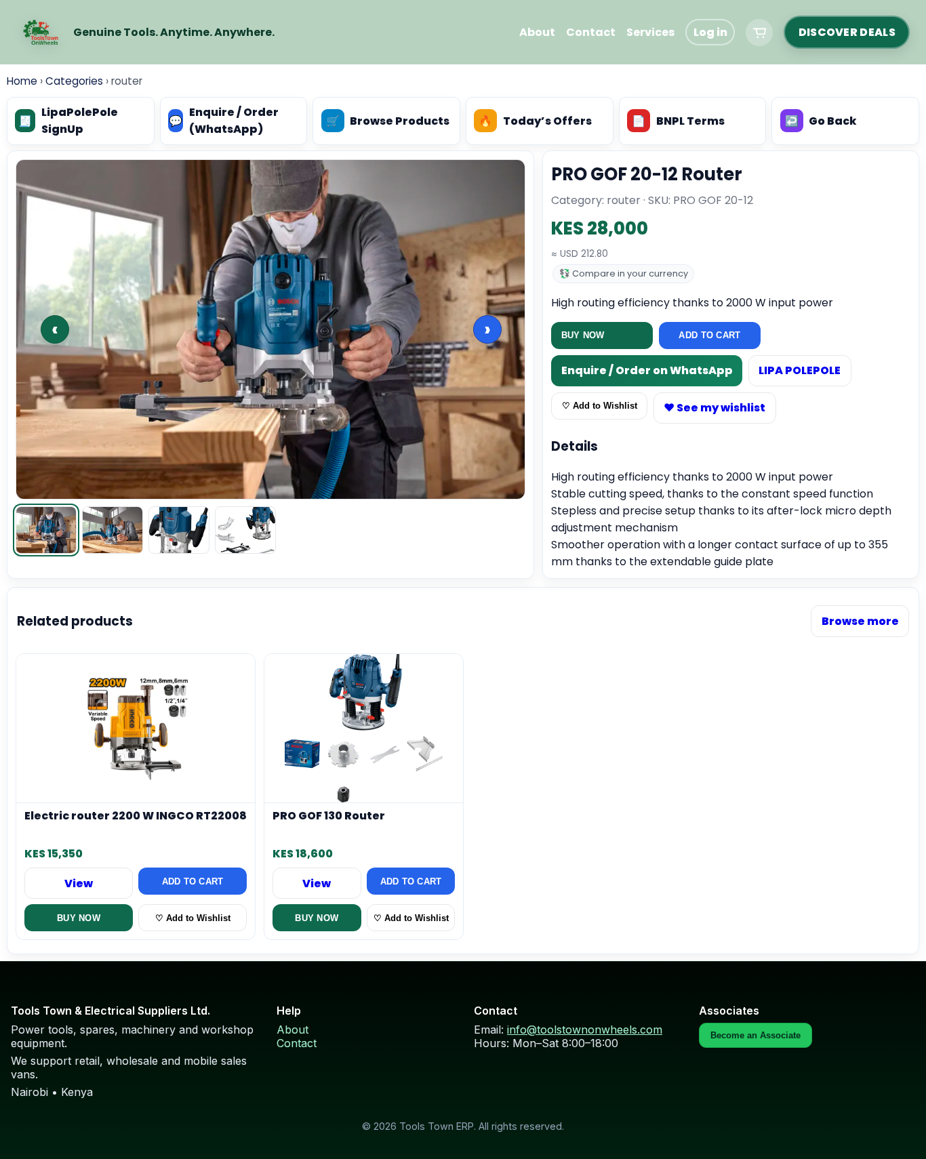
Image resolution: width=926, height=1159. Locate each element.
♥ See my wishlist (714, 407)
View (78, 883)
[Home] (41, 32)
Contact (591, 32)
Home (22, 81)
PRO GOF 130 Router (329, 817)
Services (650, 32)
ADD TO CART (709, 335)
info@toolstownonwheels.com (584, 1029)
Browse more (860, 621)
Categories (74, 81)
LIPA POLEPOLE (800, 370)
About (537, 32)
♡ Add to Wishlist (599, 406)
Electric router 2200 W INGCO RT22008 (135, 817)
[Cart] (759, 32)
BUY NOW (583, 335)
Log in (710, 32)
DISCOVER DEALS (847, 32)
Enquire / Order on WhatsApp (647, 370)
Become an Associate (755, 1035)
